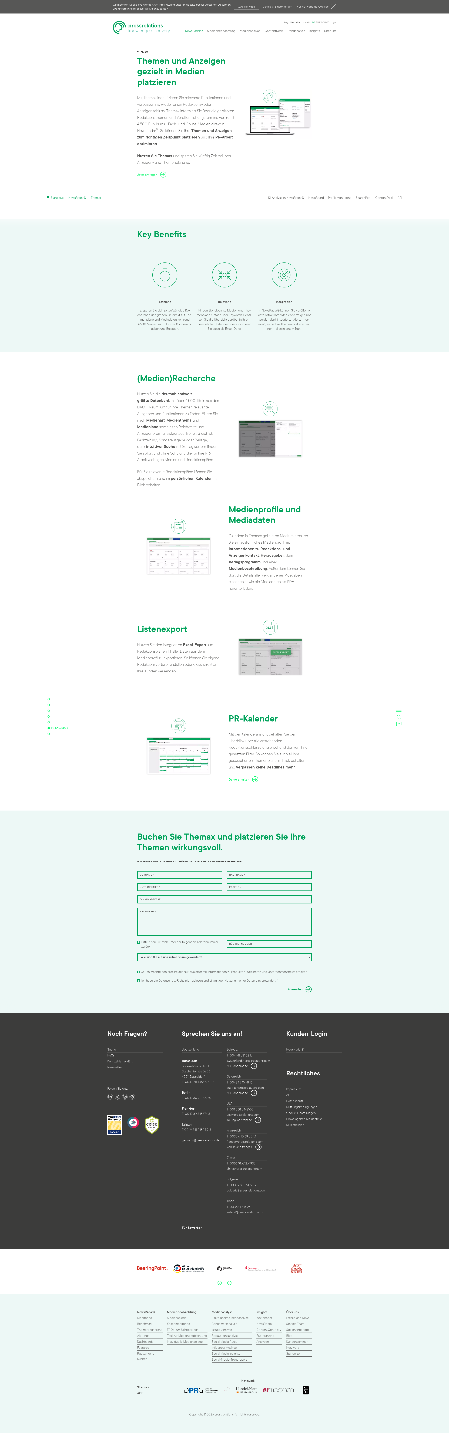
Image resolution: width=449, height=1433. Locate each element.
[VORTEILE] (49, 705)
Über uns (330, 31)
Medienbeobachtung (221, 31)
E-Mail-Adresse (151, 899)
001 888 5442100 (241, 1109)
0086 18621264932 (242, 1163)
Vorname (147, 874)
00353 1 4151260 (241, 1207)
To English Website (239, 1120)
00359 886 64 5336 (243, 1185)
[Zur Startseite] (141, 27)
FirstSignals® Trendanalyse (230, 1318)
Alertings (143, 1336)
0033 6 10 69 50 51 (243, 1136)
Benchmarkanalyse (224, 1324)
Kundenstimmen (297, 1342)
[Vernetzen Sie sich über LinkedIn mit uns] (110, 1097)
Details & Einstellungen (278, 6)
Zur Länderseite (237, 1066)
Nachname (237, 874)
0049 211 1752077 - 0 (199, 1082)
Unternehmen (150, 887)
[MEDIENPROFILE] (49, 716)
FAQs (111, 1055)
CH (324, 22)
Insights (314, 31)
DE (313, 22)
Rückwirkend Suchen (145, 1356)
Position (235, 887)
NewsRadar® (194, 31)
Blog (285, 22)
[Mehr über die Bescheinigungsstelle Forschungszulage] (133, 1122)
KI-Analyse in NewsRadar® (286, 198)
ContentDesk (274, 31)
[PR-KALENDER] (49, 728)
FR (320, 22)
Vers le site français (240, 1147)
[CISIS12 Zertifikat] (152, 1124)
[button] (219, 1282)
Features (143, 1348)
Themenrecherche (149, 1330)
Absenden (295, 989)
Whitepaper (264, 1318)
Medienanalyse (250, 31)
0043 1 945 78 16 (241, 1082)
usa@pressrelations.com (243, 1115)
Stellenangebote (297, 1330)
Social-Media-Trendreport (229, 1359)
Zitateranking (265, 1336)
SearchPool (363, 198)
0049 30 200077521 (199, 1098)
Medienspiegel (177, 1318)
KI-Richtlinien (295, 1125)
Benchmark (144, 1324)
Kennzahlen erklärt (120, 1061)
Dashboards (145, 1342)
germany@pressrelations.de (201, 1140)
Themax (96, 198)
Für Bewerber (192, 1228)
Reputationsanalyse (225, 1336)
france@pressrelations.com (245, 1142)
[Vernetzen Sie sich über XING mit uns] (117, 1097)
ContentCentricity (268, 1330)
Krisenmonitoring (178, 1324)
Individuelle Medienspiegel (185, 1342)
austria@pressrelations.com (245, 1088)
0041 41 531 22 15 (241, 1055)
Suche (111, 1049)
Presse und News (297, 1318)
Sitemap (143, 1387)
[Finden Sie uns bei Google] (132, 1097)
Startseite (57, 198)
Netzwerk (292, 1348)
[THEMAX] (49, 699)
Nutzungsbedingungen (301, 1107)
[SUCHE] (398, 717)
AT (327, 22)
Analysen (262, 1342)
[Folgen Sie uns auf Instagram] (125, 1097)
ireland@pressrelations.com (245, 1212)
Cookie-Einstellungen (301, 1113)
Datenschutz (294, 1101)
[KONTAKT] (49, 734)
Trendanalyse (296, 31)
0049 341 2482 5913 (197, 1130)
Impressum (293, 1089)
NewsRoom (264, 1324)
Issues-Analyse (222, 1330)
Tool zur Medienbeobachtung (187, 1336)
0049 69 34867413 (197, 1114)
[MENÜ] (398, 710)
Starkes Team (295, 1324)
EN (317, 22)
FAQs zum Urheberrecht (183, 1330)
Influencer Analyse (224, 1348)
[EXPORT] (49, 722)
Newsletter (295, 22)
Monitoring (144, 1318)
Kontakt (306, 22)
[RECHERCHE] (49, 711)
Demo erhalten (239, 779)
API (400, 198)
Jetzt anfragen (147, 175)
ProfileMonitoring (339, 198)
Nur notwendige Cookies (313, 6)
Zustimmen (246, 6)
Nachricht (148, 911)
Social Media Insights (226, 1354)
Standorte (293, 1354)
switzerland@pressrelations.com (248, 1061)
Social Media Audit (224, 1342)
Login (333, 22)
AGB (289, 1095)
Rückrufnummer (240, 944)
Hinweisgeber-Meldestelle (304, 1119)
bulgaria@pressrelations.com (246, 1190)
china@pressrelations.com (244, 1169)
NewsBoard (316, 198)
